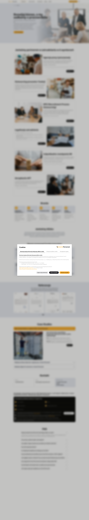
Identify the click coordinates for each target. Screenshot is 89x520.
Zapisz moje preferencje (42, 272)
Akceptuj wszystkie (65, 272)
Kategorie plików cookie (51, 251)
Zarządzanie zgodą (64, 251)
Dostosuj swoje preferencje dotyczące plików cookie (32, 251)
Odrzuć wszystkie (53, 272)
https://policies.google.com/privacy (26, 267)
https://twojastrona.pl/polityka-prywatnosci (28, 269)
